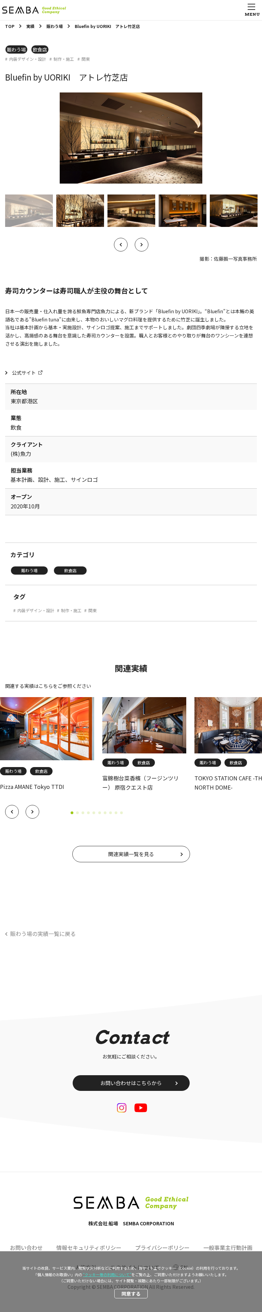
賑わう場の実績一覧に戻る (43, 934)
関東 (86, 59)
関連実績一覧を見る (131, 853)
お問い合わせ (26, 1247)
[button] (12, 812)
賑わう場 (16, 49)
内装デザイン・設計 (27, 59)
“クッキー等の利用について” (107, 1274)
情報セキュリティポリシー (88, 1247)
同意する (131, 1293)
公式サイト (24, 372)
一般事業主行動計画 (227, 1247)
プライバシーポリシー (162, 1247)
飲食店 (40, 49)
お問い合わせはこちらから (131, 1082)
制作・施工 (64, 59)
